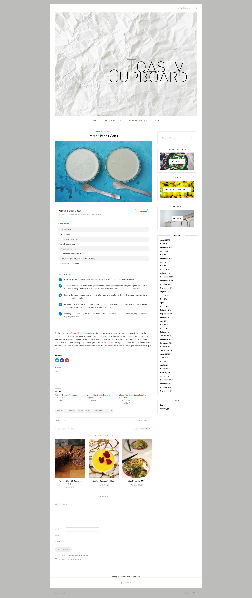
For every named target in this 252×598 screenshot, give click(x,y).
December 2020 (166, 277)
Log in (162, 405)
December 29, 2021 (62, 420)
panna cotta (98, 411)
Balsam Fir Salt (112, 345)
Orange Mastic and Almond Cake (99, 395)
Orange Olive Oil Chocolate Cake (70, 482)
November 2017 (166, 383)
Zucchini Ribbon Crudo (142, 429)
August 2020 (165, 291)
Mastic (80, 411)
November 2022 (166, 247)
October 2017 (165, 387)
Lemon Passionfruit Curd (65, 429)
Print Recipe (142, 211)
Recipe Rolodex (111, 120)
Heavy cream (70, 411)
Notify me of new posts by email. (70, 559)
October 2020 (165, 284)
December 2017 (166, 380)
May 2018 (163, 361)
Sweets (108, 132)
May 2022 (163, 255)
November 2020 (166, 280)
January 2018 (165, 376)
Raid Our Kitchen (137, 120)
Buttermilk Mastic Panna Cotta (66, 395)
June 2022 (164, 251)
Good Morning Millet (137, 481)
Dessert (59, 411)
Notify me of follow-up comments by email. (73, 555)
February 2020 (165, 310)
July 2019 (163, 321)
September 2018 (166, 350)
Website (58, 542)
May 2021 (163, 266)
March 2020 (164, 306)
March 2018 (164, 369)
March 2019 (164, 328)
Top (194, 593)
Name (57, 529)
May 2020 (163, 299)
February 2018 (165, 372)
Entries (164, 408)
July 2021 (163, 262)
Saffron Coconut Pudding (103, 481)
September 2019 (166, 313)
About (158, 120)
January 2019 (165, 335)
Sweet (88, 411)
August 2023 (165, 240)
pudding (109, 411)
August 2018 (165, 354)
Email (57, 536)
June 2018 (164, 358)
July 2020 (163, 295)
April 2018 (164, 365)
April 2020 (164, 302)
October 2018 (165, 347)
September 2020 (166, 288)
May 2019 (163, 324)
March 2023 (164, 244)
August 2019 (165, 317)
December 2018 (166, 339)
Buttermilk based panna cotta (82, 333)
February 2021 (165, 273)
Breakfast (99, 132)
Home (93, 120)
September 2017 (166, 391)
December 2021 (166, 258)
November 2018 (166, 343)
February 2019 (165, 332)
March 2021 (164, 269)
